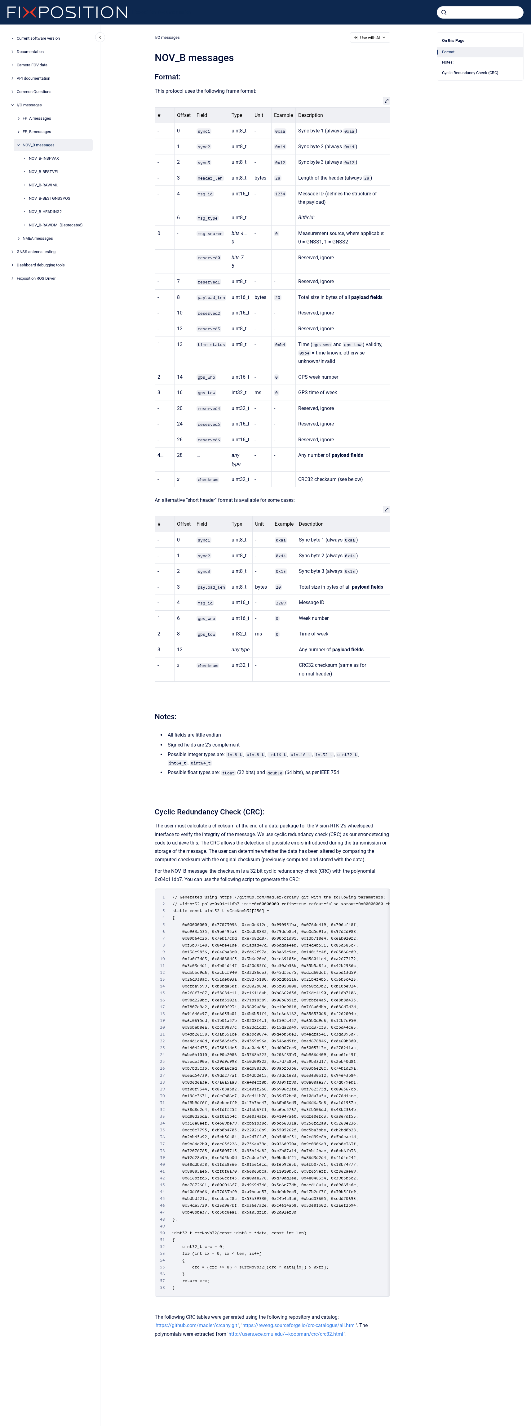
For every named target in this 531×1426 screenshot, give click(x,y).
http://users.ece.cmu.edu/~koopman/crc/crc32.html (285, 1334)
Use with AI (370, 37)
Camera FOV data (32, 65)
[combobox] (480, 12)
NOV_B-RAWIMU (43, 185)
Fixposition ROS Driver (36, 278)
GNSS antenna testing (36, 251)
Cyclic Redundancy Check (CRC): (470, 72)
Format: (448, 52)
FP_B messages (37, 131)
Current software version (38, 38)
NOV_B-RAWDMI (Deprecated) (56, 225)
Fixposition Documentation (161, 12)
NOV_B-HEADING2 (45, 211)
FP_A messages (37, 118)
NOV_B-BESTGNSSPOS (49, 198)
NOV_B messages (39, 145)
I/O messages (29, 105)
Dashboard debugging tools (41, 265)
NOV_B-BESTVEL (44, 171)
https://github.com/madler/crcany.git (196, 1325)
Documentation (30, 51)
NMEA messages (38, 238)
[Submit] (444, 12)
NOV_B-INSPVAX (44, 158)
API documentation (33, 78)
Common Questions (34, 91)
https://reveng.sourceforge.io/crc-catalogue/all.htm (298, 1325)
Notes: (448, 62)
